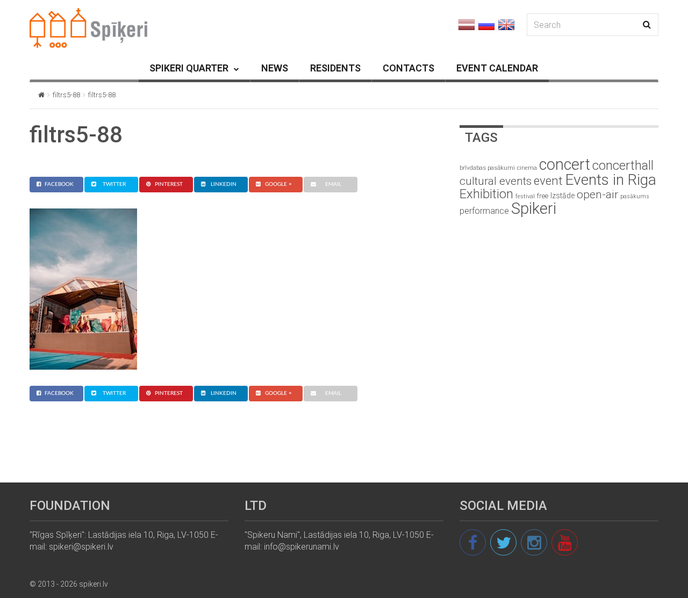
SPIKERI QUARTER (188, 68)
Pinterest (169, 184)
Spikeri (533, 208)
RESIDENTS (335, 68)
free (542, 196)
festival (525, 196)
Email (333, 184)
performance (484, 211)
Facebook (59, 184)
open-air (597, 194)
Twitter (114, 184)
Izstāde (562, 195)
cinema (527, 167)
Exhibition (486, 193)
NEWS (274, 68)
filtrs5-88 (66, 95)
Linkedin (223, 184)
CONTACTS (408, 68)
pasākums (634, 196)
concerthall (623, 165)
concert (564, 164)
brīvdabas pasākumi (487, 167)
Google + (278, 184)
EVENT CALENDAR (497, 68)
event (548, 181)
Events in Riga (610, 180)
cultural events (496, 181)
